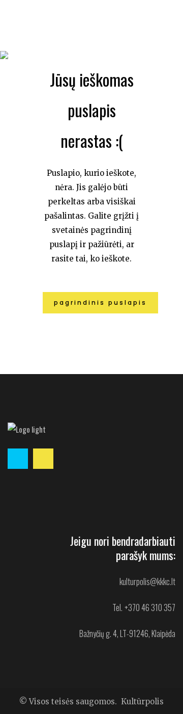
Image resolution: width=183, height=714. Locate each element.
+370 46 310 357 (150, 607)
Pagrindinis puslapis (100, 302)
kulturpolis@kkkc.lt (147, 581)
